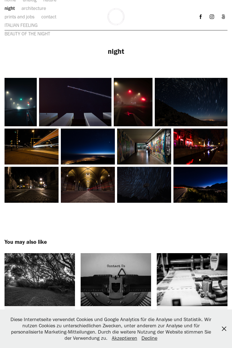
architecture (34, 8)
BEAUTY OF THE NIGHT (27, 34)
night (10, 8)
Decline (149, 338)
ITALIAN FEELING (21, 25)
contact (48, 17)
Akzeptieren (124, 338)
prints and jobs (20, 17)
